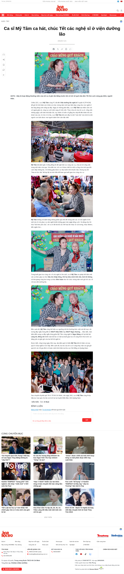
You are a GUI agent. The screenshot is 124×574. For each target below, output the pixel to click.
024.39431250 (7, 555)
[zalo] (91, 554)
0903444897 (57, 551)
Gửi (87, 420)
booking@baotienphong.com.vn (38, 554)
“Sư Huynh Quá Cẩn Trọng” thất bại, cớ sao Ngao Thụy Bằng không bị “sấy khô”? (15, 458)
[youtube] (121, 1)
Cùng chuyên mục (12, 433)
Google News (121, 21)
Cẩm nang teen (101, 541)
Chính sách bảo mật (110, 549)
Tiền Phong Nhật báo (65, 1)
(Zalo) (39, 551)
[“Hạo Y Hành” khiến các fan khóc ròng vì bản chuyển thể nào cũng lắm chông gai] (47, 471)
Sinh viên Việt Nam (81, 1)
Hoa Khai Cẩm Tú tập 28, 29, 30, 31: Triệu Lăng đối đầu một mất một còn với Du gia (47, 510)
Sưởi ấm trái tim (74, 541)
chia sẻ (53, 49)
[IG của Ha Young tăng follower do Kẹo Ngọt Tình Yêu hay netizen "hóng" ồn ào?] (47, 445)
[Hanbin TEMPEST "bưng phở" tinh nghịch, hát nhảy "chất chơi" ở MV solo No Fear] (16, 471)
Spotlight (104, 15)
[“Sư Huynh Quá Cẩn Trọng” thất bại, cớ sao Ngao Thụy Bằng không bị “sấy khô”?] (16, 445)
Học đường (35, 15)
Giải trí (27, 15)
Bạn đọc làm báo (12, 569)
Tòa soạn (4, 549)
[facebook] (118, 1)
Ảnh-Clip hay (85, 15)
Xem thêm (121, 15)
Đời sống (10, 15)
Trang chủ (2, 15)
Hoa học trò (7, 534)
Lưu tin (4, 65)
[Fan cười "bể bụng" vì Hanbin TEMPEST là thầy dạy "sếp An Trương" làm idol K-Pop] (79, 471)
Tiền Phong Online (48, 1)
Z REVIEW (95, 15)
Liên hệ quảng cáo (33, 549)
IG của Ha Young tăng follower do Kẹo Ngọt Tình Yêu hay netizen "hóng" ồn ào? (46, 458)
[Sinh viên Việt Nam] (117, 536)
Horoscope (113, 15)
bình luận (70, 49)
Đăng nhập (34, 410)
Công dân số (32, 544)
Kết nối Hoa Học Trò (62, 544)
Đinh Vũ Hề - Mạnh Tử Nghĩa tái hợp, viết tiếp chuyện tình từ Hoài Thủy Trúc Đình (79, 510)
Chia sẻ (4, 60)
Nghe (4, 54)
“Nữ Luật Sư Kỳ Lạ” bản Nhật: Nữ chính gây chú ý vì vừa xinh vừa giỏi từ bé (15, 510)
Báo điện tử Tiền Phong (62, 8)
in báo (66, 49)
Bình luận (4, 70)
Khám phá (19, 15)
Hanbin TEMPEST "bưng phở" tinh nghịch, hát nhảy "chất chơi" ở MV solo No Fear (15, 484)
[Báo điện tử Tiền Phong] (102, 536)
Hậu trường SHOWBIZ (62, 15)
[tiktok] (87, 554)
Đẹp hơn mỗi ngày (47, 15)
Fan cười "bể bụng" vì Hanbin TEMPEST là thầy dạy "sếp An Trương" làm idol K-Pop (77, 484)
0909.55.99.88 (33, 551)
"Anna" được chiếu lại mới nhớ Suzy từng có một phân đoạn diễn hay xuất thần (79, 458)
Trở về (4, 75)
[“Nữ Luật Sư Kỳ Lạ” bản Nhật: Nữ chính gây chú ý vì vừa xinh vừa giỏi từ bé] (16, 497)
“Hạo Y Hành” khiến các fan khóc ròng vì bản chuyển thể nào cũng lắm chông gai (47, 484)
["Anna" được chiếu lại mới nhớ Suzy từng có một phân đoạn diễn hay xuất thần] (79, 445)
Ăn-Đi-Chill (75, 15)
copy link (62, 49)
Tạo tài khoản (46, 410)
